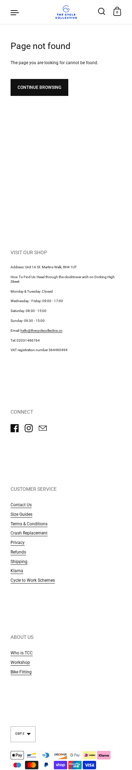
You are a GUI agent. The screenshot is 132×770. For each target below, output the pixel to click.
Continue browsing (39, 87)
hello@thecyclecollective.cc (41, 330)
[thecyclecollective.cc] (66, 12)
